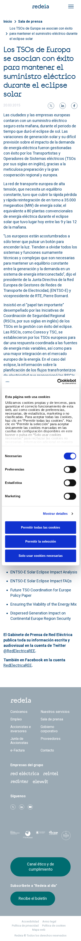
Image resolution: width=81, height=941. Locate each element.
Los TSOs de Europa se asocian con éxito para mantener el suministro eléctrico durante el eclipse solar (44, 33)
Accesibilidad (30, 921)
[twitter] (51, 106)
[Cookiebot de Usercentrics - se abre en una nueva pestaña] (57, 381)
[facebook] (74, 106)
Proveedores (50, 739)
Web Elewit (40, 781)
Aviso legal (49, 921)
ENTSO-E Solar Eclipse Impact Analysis (43, 572)
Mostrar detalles (55, 513)
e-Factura (17, 750)
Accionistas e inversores (20, 729)
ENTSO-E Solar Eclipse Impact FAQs (41, 581)
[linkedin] (62, 106)
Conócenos (18, 712)
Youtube (30, 807)
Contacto (47, 750)
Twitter (13, 807)
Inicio (7, 21)
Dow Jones (15, 835)
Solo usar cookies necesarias (41, 555)
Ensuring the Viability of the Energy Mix (43, 604)
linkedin (21, 807)
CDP (53, 835)
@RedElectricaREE (19, 651)
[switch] (70, 469)
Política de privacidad (25, 925)
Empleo (16, 719)
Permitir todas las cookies (40, 527)
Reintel (50, 773)
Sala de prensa (30, 21)
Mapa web (38, 929)
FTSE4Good (27, 836)
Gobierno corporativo (49, 729)
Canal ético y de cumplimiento (40, 867)
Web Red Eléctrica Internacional (19, 781)
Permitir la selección (40, 541)
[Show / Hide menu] (71, 6)
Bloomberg (66, 837)
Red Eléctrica (24, 773)
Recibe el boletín (33, 898)
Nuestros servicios (55, 712)
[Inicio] (40, 6)
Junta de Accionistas (19, 741)
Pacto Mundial (40, 835)
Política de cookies (54, 925)
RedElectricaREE (17, 665)
